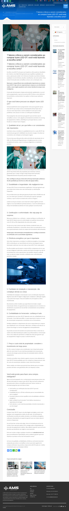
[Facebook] (2, 1)
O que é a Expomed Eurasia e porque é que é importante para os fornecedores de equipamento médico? (61, 117)
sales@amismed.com (53, 497)
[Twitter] (5, 1)
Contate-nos (32, 496)
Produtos (32, 491)
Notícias (55, 40)
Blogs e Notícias (33, 495)
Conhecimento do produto (30, 48)
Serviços (31, 493)
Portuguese (59, 32)
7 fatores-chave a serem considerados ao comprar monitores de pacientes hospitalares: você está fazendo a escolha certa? (12, 473)
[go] (66, 2)
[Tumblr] (10, 1)
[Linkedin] (7, 1)
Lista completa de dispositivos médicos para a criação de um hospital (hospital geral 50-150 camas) (61, 135)
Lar (30, 488)
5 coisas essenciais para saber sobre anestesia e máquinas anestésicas (39, 472)
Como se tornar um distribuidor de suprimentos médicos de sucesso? (26, 472)
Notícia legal (44, 506)
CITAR (65, 6)
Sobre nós (32, 490)
